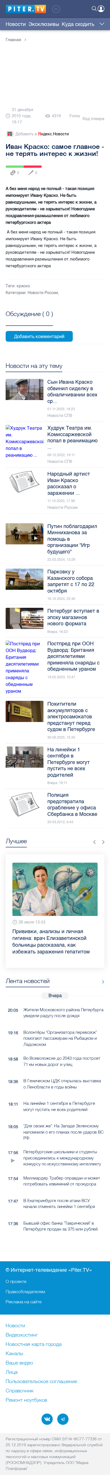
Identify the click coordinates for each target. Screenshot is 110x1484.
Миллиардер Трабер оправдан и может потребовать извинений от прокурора (61, 1170)
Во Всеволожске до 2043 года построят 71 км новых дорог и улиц (61, 1050)
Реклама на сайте (23, 1301)
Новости (16, 24)
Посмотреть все (29, 320)
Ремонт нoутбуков (26, 1400)
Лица (11, 1372)
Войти (101, 8)
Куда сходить (78, 24)
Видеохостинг (22, 1335)
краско (23, 286)
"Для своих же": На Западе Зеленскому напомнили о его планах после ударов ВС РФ (63, 1121)
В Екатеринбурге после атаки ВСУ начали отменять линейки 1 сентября (59, 1193)
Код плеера (93, 118)
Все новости (101, 971)
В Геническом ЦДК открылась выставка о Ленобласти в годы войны (62, 1073)
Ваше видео (19, 1363)
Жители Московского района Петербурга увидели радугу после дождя (63, 1002)
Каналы (14, 1354)
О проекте (16, 1281)
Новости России (43, 292)
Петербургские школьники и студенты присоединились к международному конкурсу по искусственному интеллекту (62, 1147)
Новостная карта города (33, 1344)
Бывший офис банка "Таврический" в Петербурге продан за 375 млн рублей (60, 1215)
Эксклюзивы (43, 24)
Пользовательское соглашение (41, 1381)
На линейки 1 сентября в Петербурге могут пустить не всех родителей (59, 1095)
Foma (74, 116)
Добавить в (42, 134)
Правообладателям (25, 1291)
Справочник (20, 1391)
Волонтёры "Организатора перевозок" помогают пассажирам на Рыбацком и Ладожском (60, 1028)
